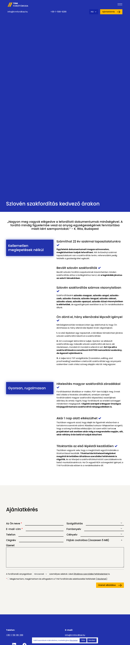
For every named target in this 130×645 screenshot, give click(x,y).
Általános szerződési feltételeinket (90, 574)
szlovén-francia (71, 298)
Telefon (10, 534)
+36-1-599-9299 (58, 11)
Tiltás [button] (83, 640)
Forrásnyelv (74, 529)
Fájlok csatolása (88, 540)
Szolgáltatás (75, 523)
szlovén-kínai (99, 301)
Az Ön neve (14, 523)
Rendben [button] (92, 640)
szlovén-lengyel (90, 298)
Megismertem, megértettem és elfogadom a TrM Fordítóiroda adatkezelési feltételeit (56, 578)
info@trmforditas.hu (18, 11)
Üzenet (10, 545)
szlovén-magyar (83, 295)
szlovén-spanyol (82, 301)
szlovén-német (108, 298)
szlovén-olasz (64, 301)
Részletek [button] (74, 640)
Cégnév (11, 540)
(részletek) (101, 578)
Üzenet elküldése (107, 585)
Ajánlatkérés (108, 11)
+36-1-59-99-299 (14, 635)
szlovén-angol (101, 295)
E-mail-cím (14, 529)
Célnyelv (72, 534)
